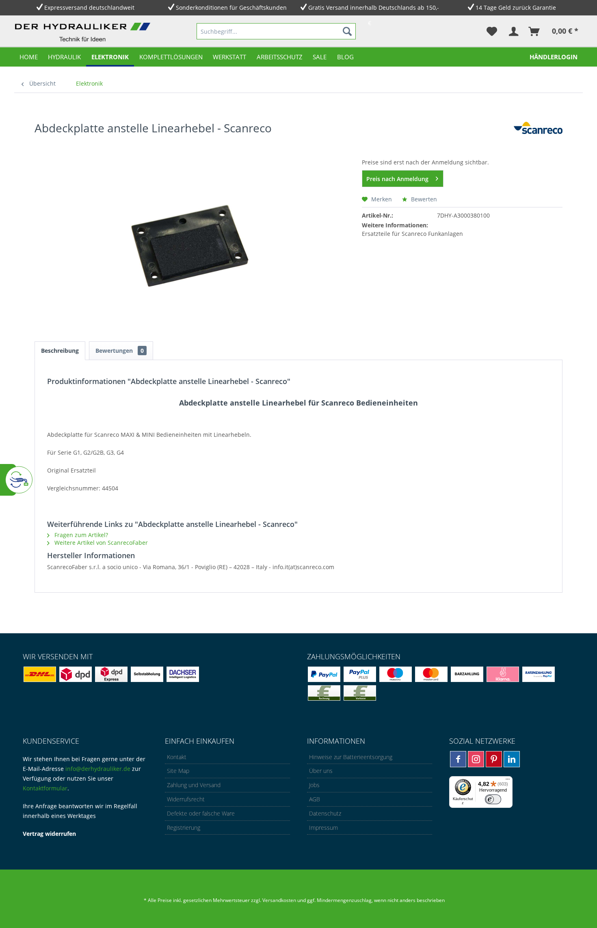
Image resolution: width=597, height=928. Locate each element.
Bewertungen (119, 350)
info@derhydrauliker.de (97, 769)
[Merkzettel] (492, 31)
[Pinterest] (494, 759)
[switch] (493, 799)
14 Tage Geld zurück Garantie (516, 7)
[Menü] (508, 781)
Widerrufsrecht (186, 799)
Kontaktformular (45, 788)
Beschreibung (60, 350)
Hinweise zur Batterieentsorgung (350, 757)
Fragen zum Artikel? (80, 535)
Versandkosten (279, 900)
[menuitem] (276, 31)
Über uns (321, 771)
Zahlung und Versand (194, 785)
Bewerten (423, 199)
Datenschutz (325, 813)
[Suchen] (347, 31)
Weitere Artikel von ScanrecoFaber (100, 542)
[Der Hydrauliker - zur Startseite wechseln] (84, 33)
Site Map (178, 771)
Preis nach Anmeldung (397, 179)
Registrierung (183, 827)
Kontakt (176, 757)
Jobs (314, 785)
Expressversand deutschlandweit (89, 7)
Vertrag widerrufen (49, 833)
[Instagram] (476, 759)
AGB (314, 799)
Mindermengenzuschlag (344, 900)
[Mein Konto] (513, 31)
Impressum (323, 827)
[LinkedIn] (512, 759)
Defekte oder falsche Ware (201, 813)
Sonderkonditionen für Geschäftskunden (231, 7)
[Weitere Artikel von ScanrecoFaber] (538, 136)
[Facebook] (458, 759)
